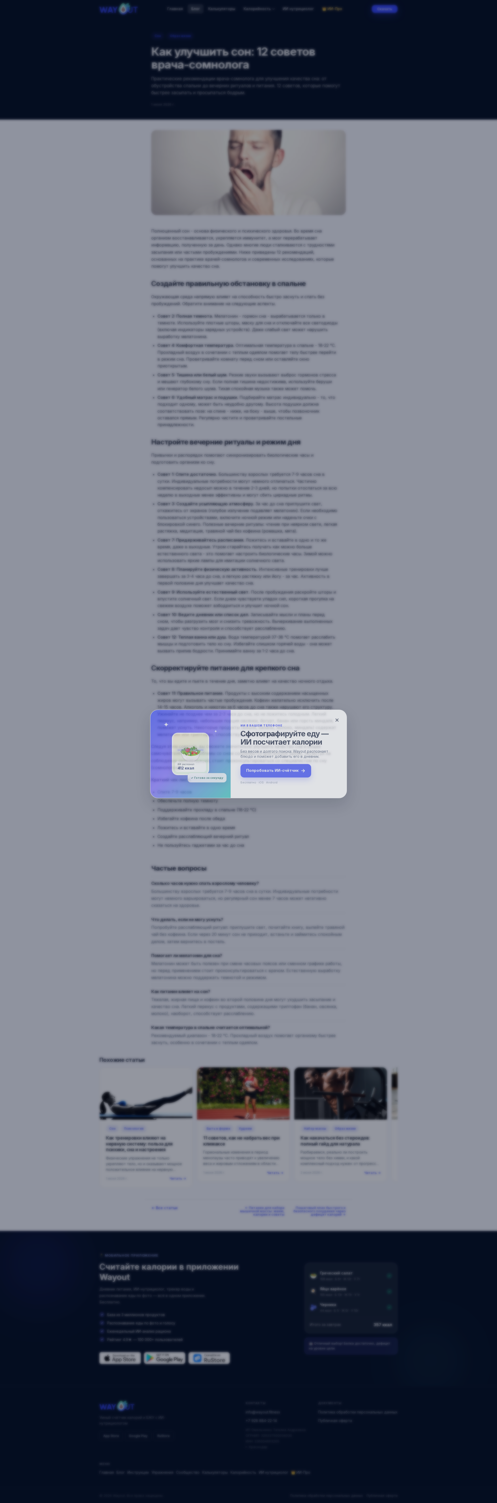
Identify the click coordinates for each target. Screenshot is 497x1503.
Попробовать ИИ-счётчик (275, 768)
